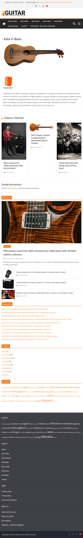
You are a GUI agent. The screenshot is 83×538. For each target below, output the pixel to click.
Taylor (11, 401)
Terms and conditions (9, 500)
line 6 (61, 392)
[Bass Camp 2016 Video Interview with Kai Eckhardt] (14, 124)
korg (53, 392)
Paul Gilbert (22, 396)
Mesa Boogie (74, 392)
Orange (15, 395)
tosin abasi (31, 401)
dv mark (35, 388)
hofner (32, 392)
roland (55, 396)
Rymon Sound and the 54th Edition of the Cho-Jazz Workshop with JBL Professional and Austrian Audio (54, 3)
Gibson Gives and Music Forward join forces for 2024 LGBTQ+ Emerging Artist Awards (31, 323)
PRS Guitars (43, 396)
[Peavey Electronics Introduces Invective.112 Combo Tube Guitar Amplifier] (8, 284)
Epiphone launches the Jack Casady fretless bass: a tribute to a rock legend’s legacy (44, 293)
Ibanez (37, 391)
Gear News (24, 21)
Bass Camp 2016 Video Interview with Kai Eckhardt (13, 166)
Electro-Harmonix (63, 387)
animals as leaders (6, 387)
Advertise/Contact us (9, 512)
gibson (22, 391)
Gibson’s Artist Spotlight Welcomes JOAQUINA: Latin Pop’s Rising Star (25, 309)
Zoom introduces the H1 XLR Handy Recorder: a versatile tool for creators (41, 272)
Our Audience (6, 521)
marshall (67, 391)
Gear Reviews (13, 26)
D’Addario (42, 387)
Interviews (58, 21)
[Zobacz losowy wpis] (79, 23)
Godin (28, 392)
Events (4, 351)
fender (7, 391)
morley (9, 396)
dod (31, 388)
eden (48, 388)
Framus (14, 391)
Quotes (24, 26)
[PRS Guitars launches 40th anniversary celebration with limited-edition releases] (41, 222)
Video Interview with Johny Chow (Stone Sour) (68, 166)
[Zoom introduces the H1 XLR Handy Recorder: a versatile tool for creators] (8, 273)
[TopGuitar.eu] (4, 23)
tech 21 (25, 401)
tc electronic (18, 401)
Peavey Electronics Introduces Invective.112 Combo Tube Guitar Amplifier (41, 283)
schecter (60, 396)
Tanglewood (5, 401)
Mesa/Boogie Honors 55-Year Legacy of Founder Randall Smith (23, 316)
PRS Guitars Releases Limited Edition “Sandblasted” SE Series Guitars (25, 339)
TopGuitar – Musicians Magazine (42, 26)
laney (57, 392)
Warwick (47, 400)
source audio (77, 396)
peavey (28, 396)
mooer (4, 396)
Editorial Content (8, 516)
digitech (26, 387)
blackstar (15, 387)
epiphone (76, 387)
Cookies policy (7, 491)
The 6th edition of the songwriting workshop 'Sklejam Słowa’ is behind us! (26, 329)
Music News (12, 21)
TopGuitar (20, 258)
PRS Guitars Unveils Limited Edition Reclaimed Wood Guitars (40, 139)
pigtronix (34, 396)
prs (38, 396)
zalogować (14, 188)
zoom (54, 401)
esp (3, 391)
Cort (20, 387)
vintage (38, 401)
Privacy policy (6, 496)
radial (50, 395)
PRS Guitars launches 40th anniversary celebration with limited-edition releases (40, 252)
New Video (47, 21)
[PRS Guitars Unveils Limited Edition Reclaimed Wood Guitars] (41, 124)
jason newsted (46, 392)
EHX (52, 387)
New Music (36, 21)
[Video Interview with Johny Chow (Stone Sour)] (69, 124)
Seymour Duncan (68, 396)
